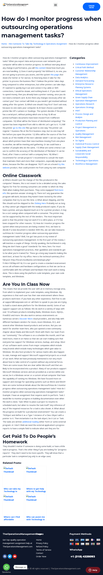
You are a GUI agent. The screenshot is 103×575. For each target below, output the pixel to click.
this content (40, 67)
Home (4, 43)
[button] (55, 5)
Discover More (25, 318)
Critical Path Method (84, 67)
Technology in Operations (86, 160)
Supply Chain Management (87, 147)
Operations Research (84, 104)
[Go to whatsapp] (6, 567)
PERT (77, 110)
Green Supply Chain (84, 97)
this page (55, 74)
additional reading (30, 421)
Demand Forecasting (84, 80)
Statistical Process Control (87, 143)
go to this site (19, 127)
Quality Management (84, 134)
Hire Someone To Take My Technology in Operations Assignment (38, 43)
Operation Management (86, 100)
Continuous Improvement (86, 64)
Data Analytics (81, 77)
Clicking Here (40, 203)
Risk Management (83, 137)
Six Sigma (79, 140)
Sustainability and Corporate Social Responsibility (83, 154)
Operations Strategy (84, 107)
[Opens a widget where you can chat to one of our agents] (93, 570)
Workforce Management (86, 163)
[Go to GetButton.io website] (6, 572)
